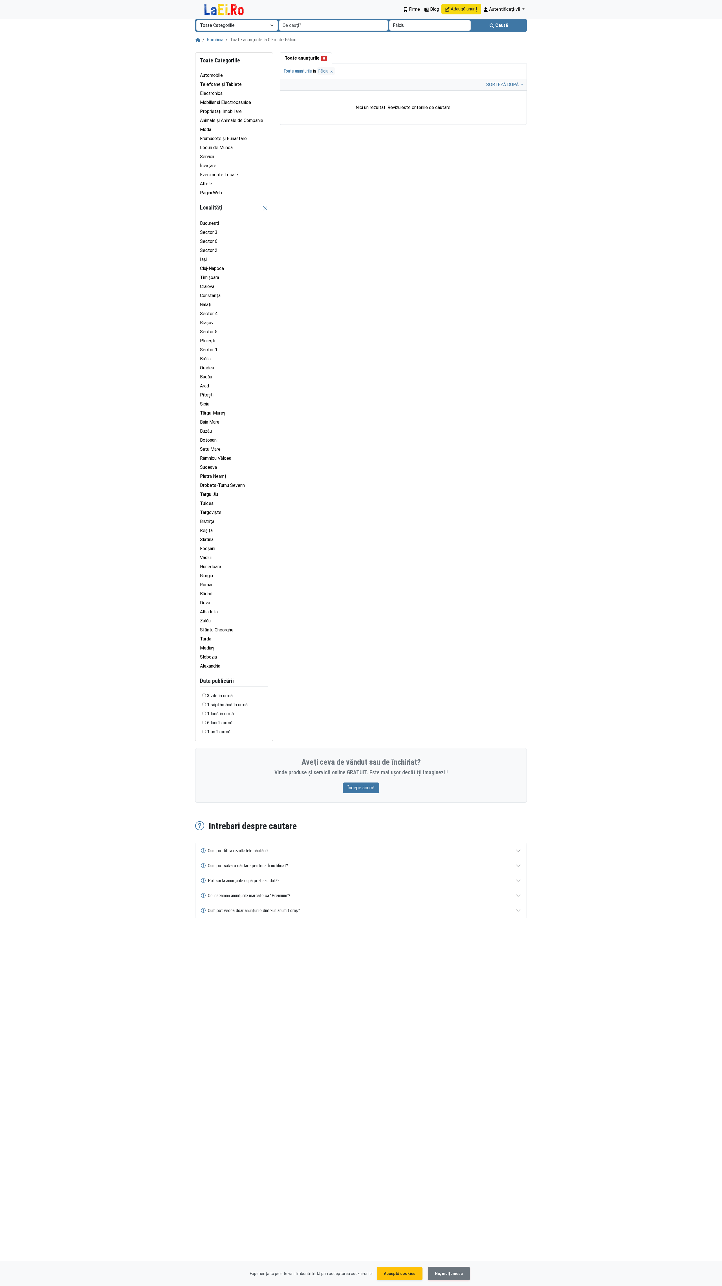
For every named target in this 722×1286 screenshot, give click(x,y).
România (215, 39)
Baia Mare (209, 422)
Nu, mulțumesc (449, 1273)
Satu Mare (210, 449)
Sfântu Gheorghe (217, 630)
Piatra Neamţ (213, 476)
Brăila (205, 358)
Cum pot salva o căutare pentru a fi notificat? (248, 865)
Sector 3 (208, 232)
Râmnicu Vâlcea (215, 458)
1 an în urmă (218, 731)
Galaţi (205, 304)
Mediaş (207, 648)
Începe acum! (361, 787)
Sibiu (204, 404)
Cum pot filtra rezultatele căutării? (238, 850)
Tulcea (206, 503)
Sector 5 (208, 331)
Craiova (207, 286)
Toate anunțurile (305, 58)
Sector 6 (208, 241)
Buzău (206, 431)
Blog (434, 9)
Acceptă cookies (399, 1273)
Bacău (206, 377)
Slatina (206, 539)
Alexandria (210, 666)
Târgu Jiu (209, 494)
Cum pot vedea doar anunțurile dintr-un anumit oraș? (254, 910)
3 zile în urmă (220, 695)
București (209, 223)
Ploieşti (207, 340)
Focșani (207, 548)
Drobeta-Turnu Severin (222, 485)
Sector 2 (208, 250)
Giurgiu (206, 575)
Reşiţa (206, 530)
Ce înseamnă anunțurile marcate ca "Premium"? (249, 895)
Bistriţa (207, 521)
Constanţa (210, 295)
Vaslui (206, 557)
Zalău (205, 621)
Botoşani (208, 440)
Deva (205, 602)
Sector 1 (208, 349)
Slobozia (208, 657)
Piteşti (206, 395)
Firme (414, 9)
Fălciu (323, 71)
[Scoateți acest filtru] (265, 208)
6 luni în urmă (219, 722)
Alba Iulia (209, 611)
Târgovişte (210, 512)
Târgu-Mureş (212, 413)
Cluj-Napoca (212, 268)
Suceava (208, 467)
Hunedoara (210, 566)
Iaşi (203, 259)
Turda (205, 639)
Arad (204, 386)
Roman (206, 584)
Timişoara (209, 277)
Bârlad (206, 593)
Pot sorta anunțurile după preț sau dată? (243, 880)
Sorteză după (503, 84)
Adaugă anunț (463, 9)
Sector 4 (208, 313)
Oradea (207, 367)
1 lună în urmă (220, 713)
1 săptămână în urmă (227, 704)
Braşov (206, 322)
